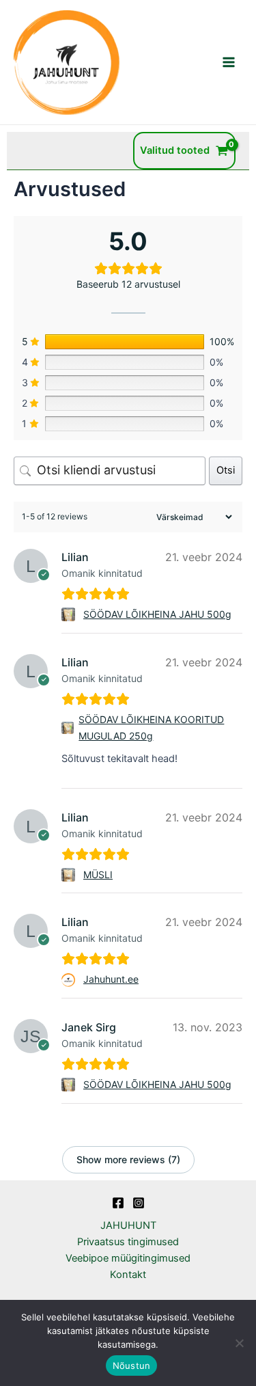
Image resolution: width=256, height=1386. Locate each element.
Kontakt (128, 1274)
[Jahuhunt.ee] (70, 980)
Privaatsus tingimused (128, 1242)
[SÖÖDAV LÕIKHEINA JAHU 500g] (70, 614)
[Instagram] (138, 1203)
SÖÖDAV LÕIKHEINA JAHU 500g (157, 614)
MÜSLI (98, 874)
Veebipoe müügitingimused (128, 1258)
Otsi (225, 470)
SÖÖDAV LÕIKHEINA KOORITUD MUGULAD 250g (151, 728)
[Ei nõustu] (239, 1343)
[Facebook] (118, 1203)
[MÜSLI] (70, 875)
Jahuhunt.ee (111, 979)
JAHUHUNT (128, 1225)
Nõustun (132, 1365)
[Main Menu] (228, 62)
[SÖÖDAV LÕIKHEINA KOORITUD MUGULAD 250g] (67, 728)
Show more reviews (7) (128, 1159)
